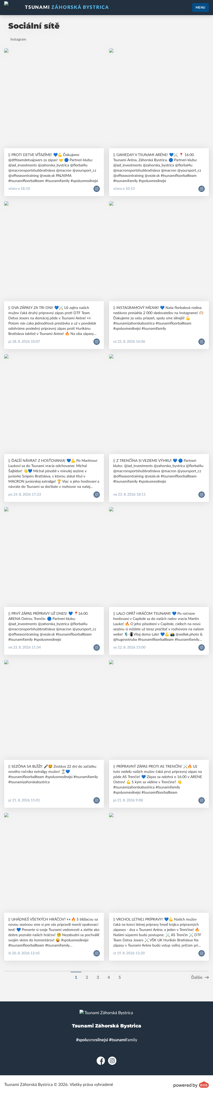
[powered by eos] (191, 1085)
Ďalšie (197, 977)
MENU (200, 7)
